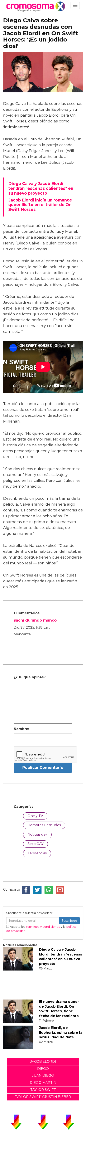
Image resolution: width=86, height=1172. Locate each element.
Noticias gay (37, 834)
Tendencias (37, 853)
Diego (43, 1069)
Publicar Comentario (42, 767)
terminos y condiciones (43, 927)
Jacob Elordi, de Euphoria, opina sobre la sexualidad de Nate (60, 1032)
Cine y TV (35, 816)
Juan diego (43, 1076)
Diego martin (43, 1083)
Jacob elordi (43, 1062)
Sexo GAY (35, 844)
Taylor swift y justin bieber (43, 1097)
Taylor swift (43, 1090)
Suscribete (69, 921)
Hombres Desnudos (44, 825)
